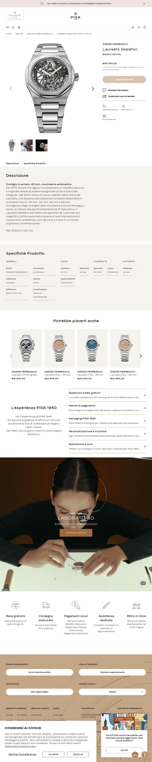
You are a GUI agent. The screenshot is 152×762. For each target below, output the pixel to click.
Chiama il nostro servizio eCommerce (99, 721)
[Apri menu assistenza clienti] (135, 754)
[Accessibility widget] (144, 754)
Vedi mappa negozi (39, 692)
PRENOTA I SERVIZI (76, 533)
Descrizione (12, 164)
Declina (78, 754)
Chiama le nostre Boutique (94, 714)
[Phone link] (19, 27)
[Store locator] (132, 27)
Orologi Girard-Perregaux (40, 34)
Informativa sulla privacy (20, 746)
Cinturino (129, 261)
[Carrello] (144, 27)
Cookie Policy (59, 720)
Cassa (64, 261)
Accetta (53, 754)
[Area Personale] (138, 27)
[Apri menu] (8, 27)
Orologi (19, 34)
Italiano (112, 692)
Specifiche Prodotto (35, 164)
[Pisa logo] (76, 16)
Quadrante (100, 261)
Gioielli (9, 720)
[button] (13, 27)
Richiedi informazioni (118, 90)
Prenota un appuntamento (112, 672)
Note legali (58, 715)
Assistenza (36, 715)
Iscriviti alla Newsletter (39, 672)
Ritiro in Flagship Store (42, 720)
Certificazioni (23, 720)
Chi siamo (22, 715)
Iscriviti (124, 750)
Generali (11, 261)
